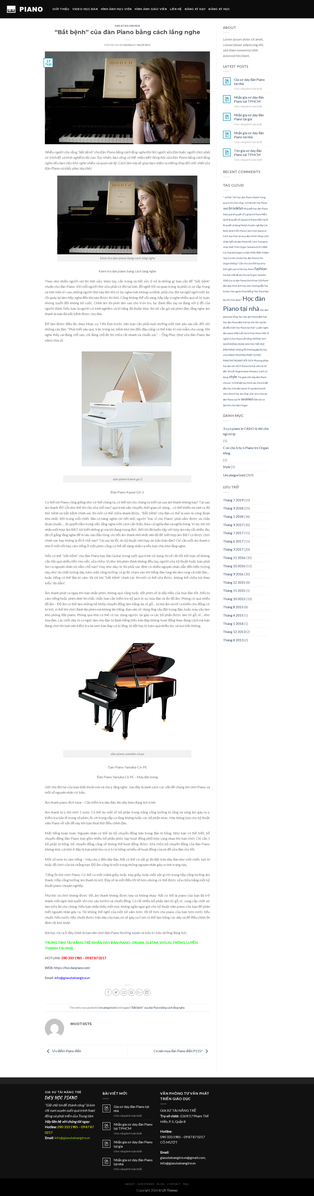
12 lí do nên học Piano (256, 202)
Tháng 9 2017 (233, 525)
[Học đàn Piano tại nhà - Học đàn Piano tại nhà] (24, 9)
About (130, 1184)
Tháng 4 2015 (233, 615)
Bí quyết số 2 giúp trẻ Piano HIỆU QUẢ (248, 219)
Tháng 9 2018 (233, 508)
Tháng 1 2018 (233, 516)
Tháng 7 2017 (233, 533)
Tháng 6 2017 (233, 541)
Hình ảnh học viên (116, 9)
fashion (260, 268)
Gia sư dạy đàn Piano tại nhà (249, 81)
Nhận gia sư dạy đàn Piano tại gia (249, 117)
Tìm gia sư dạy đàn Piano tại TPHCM (248, 152)
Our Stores (146, 1184)
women (247, 399)
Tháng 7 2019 (233, 500)
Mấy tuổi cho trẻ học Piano (247, 333)
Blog (160, 1184)
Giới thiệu (60, 9)
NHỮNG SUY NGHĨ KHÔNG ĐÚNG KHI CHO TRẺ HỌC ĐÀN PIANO (244, 344)
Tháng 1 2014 (233, 623)
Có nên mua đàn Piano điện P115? (178, 1051)
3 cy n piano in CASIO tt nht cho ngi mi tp (246, 431)
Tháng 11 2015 (234, 590)
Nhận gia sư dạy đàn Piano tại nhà (249, 135)
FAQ (186, 1184)
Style (226, 467)
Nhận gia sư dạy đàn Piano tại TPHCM (249, 99)
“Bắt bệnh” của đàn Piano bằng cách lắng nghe (158, 1007)
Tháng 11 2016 (234, 558)
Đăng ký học (219, 9)
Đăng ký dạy (195, 9)
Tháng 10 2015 (234, 599)
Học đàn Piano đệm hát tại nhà (239, 322)
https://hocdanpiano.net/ (72, 968)
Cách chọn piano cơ (256, 230)
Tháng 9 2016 (233, 574)
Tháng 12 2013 (234, 632)
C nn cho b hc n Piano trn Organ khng (246, 450)
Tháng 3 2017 (233, 549)
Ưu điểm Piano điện (66, 1051)
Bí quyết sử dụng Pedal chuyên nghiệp (243, 225)
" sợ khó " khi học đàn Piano (237, 197)
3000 (225, 208)
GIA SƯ (51, 1092)
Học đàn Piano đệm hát (255, 316)
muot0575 (143, 45)
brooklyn (236, 208)
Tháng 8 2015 (233, 607)
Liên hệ (176, 9)
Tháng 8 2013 (233, 640)
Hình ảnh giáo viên (151, 9)
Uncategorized (127, 25)
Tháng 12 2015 (234, 582)
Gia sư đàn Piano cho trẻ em (243, 280)
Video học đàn (85, 9)
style (233, 376)
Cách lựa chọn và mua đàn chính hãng (243, 236)
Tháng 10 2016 (234, 566)
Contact (173, 1184)
